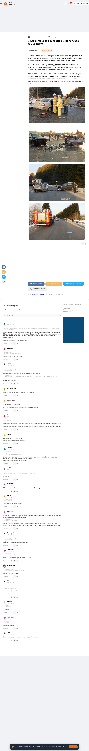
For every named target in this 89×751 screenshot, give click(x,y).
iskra (8, 581)
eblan (9, 364)
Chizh (9, 495)
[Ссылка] (12, 316)
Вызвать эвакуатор (75, 304)
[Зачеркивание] (7, 316)
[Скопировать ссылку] (4, 282)
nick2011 (10, 468)
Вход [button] (82, 3)
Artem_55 (10, 511)
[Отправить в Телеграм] (4, 277)
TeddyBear (10, 549)
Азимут (9, 323)
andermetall (11, 565)
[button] (1, 4)
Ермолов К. (11, 400)
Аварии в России (32, 50)
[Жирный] (5, 316)
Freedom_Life (11, 388)
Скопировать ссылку (39, 288)
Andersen (10, 348)
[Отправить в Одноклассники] (4, 272)
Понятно (73, 746)
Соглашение (66, 308)
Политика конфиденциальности (72, 310)
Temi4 (9, 415)
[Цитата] (10, 316)
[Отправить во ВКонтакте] (4, 267)
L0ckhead (10, 483)
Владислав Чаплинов (37, 37)
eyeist (9, 434)
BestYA (9, 601)
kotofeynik (10, 533)
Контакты (65, 304)
